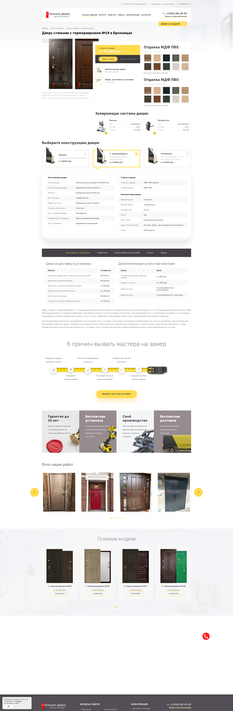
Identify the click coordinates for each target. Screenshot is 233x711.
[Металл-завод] (59, 706)
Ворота (102, 15)
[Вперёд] (189, 62)
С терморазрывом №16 (98, 586)
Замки (164, 253)
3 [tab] (116, 518)
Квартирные (86, 709)
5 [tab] (122, 518)
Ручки (150, 253)
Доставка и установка (78, 253)
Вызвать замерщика (128, 59)
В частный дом (111, 709)
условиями (18, 701)
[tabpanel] (59, 492)
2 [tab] (114, 518)
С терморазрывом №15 (60, 586)
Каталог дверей (89, 15)
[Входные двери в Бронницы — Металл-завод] (62, 15)
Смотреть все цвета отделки (156, 73)
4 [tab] (119, 518)
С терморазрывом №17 (136, 586)
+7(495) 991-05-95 (176, 13)
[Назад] (143, 62)
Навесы (121, 15)
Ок (9, 706)
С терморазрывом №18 (174, 586)
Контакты (146, 15)
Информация (132, 15)
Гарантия (102, 253)
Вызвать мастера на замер (116, 394)
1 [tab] (111, 518)
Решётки (112, 15)
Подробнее (60, 593)
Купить (108, 59)
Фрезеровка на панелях (127, 253)
